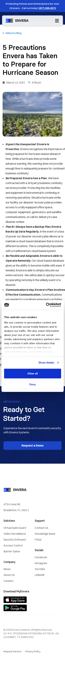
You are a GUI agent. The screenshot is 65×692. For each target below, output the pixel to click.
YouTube (40, 569)
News (7, 569)
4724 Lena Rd (11, 504)
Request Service (12, 651)
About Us (9, 575)
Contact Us (41, 527)
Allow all (32, 373)
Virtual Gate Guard (14, 527)
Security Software (14, 539)
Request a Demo (32, 445)
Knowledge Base (45, 533)
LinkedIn (40, 575)
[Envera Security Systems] (18, 21)
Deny (32, 384)
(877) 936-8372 (47, 8)
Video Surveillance (14, 533)
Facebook (41, 557)
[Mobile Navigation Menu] (57, 20)
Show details (46, 362)
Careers (8, 580)
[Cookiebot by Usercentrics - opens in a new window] (46, 305)
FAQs (38, 539)
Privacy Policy (32, 651)
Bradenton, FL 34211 (16, 510)
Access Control (13, 545)
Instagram (41, 563)
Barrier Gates (11, 551)
